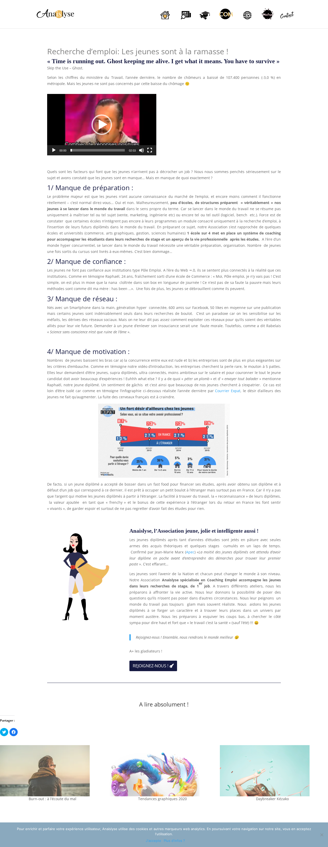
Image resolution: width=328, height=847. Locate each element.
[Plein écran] (149, 150)
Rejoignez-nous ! (150, 666)
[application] (101, 124)
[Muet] (141, 150)
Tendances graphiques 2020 (162, 798)
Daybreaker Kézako (272, 798)
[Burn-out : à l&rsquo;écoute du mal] (52, 770)
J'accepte (153, 841)
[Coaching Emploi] (185, 19)
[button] (101, 124)
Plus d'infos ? (174, 841)
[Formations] (205, 19)
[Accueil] (164, 19)
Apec (190, 552)
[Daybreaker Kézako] (272, 770)
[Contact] (287, 20)
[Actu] (246, 19)
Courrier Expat (227, 390)
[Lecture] (53, 150)
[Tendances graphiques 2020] (162, 770)
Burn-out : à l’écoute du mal (52, 798)
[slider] (97, 150)
